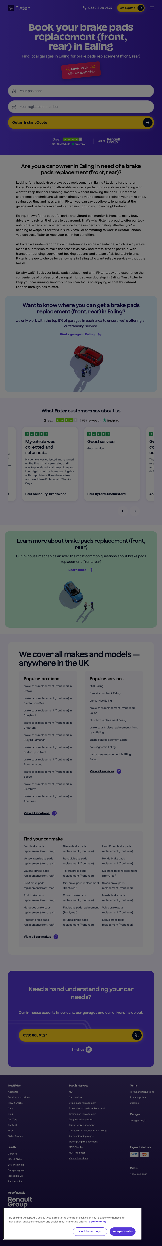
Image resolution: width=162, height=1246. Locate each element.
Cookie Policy (97, 1221)
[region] (72, 1224)
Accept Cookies (122, 1231)
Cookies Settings (90, 1231)
